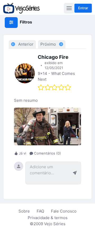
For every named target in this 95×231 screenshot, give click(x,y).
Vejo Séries (54, 223)
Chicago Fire (53, 57)
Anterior (25, 44)
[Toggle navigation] (69, 8)
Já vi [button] (22, 153)
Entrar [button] (83, 8)
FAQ (40, 211)
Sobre (24, 211)
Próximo (48, 44)
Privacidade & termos (48, 217)
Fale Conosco (64, 211)
